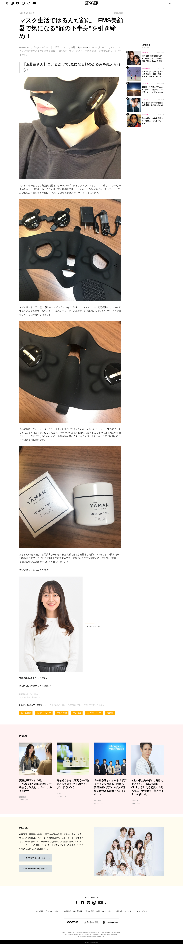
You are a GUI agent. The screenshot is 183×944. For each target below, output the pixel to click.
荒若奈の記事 (26, 678)
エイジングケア (94, 713)
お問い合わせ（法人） (124, 911)
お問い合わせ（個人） (105, 911)
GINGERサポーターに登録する (36, 869)
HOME (22, 705)
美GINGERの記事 (28, 686)
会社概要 (39, 911)
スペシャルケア (44, 713)
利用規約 (67, 911)
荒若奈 (39, 705)
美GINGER (83, 47)
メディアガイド (141, 911)
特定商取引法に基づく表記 (83, 911)
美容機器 (77, 713)
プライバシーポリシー (53, 911)
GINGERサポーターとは (35, 858)
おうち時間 (26, 713)
